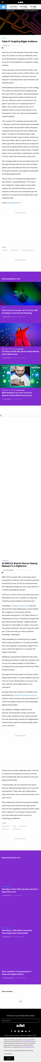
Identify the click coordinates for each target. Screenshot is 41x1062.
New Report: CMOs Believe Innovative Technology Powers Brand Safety (17, 931)
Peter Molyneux (27, 250)
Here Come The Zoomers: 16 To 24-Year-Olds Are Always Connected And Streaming (20, 311)
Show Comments (7, 991)
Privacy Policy (26, 1041)
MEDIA (4, 308)
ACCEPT (9, 1058)
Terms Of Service (14, 1035)
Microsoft (14, 250)
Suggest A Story (31, 1035)
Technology (17, 829)
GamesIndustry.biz (14, 203)
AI (2, 969)
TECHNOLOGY (6, 886)
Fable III (5, 250)
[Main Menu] (2, 2)
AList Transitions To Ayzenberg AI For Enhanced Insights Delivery (16, 972)
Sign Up (29, 2)
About (6, 1035)
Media (4, 38)
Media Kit (22, 1035)
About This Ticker (10, 10)
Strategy (5, 560)
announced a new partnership (24, 695)
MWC (14, 826)
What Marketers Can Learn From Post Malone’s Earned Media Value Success (17, 394)
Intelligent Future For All (20, 606)
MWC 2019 (22, 826)
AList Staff (7, 45)
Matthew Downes (9, 570)
